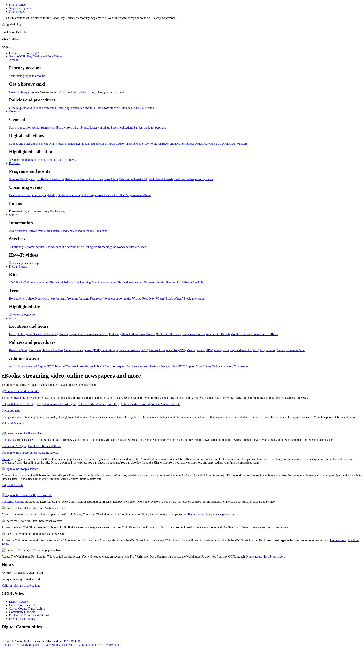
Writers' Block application (189, 298)
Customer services (35, 247)
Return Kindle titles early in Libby (98, 404)
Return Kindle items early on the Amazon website (150, 404)
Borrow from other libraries (72, 127)
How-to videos (152, 143)
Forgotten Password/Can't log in (56, 404)
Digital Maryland (205, 143)
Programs (14, 163)
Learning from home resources (98, 282)
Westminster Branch (218, 334)
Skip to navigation (20, 8)
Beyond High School (22, 298)
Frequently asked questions (77, 230)
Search (35, 56)
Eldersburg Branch (56, 334)
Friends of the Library (22, 618)
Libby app (173, 397)
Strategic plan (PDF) (173, 366)
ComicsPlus (9, 439)
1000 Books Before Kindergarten (29, 282)
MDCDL (229, 143)
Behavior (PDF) (18, 350)
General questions (20, 108)
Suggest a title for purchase (150, 127)
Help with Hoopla (12, 485)
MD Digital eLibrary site (22, 397)
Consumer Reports (13, 501)
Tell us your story (222, 366)
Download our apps (94, 143)
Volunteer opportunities (117, 298)
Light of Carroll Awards (158, 179)
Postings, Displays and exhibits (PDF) (236, 350)
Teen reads (96, 298)
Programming (268, 350)
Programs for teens (78, 298)
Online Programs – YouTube (133, 195)
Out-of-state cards (143, 108)
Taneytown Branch (193, 334)
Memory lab (109, 247)
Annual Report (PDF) (41, 366)
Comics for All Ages (14, 446)
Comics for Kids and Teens (44, 446)
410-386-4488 (72, 641)
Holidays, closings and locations (21, 585)
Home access (257, 527)
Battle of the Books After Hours (84, 179)
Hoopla (88, 475)
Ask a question (18, 230)
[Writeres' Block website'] (22, 314)
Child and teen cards (43, 108)
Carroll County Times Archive (125, 143)
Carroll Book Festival (22, 605)
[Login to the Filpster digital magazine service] (30, 452)
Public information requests (110, 366)
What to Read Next (194, 282)
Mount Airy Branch (143, 334)
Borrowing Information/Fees (46, 350)
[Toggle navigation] (10, 47)
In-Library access (277, 527)
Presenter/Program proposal (25, 211)
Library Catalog (18, 601)
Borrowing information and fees (75, 108)
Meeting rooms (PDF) (200, 350)
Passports (141, 247)
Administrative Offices (264, 334)
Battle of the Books (52, 179)
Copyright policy (88, 644)
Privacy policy (112, 644)
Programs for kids (155, 282)
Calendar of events (20, 195)
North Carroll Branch (168, 334)
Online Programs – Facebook (98, 195)
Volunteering (241, 366)
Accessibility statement (58, 644)
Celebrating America (131, 179)
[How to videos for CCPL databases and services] (24, 263)
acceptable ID (82, 92)
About (13, 318)
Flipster (6, 459)
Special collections (122, 127)
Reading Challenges (186, 179)
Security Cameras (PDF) (291, 350)
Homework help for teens (50, 298)
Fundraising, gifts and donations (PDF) (124, 350)
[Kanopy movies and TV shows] (42, 159)
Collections (16, 111)
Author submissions (44, 127)
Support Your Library (199, 366)
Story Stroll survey (54, 211)
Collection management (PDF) (82, 350)
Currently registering (44, 195)
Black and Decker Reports (178, 143)
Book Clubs (111, 179)
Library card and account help (64, 247)
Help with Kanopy (13, 423)
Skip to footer (17, 11)
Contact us (100, 230)
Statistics (154, 366)
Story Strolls (205, 179)
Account (14, 59)
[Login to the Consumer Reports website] (27, 495)
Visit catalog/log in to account (27, 76)
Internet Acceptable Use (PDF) (167, 350)
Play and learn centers (130, 282)
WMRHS (242, 143)
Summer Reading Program (25, 179)
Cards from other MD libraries (114, 108)
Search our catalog (20, 127)
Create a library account (23, 92)
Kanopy (6, 417)
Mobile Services (240, 334)
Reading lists (174, 282)
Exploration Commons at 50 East (88, 334)
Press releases (85, 366)
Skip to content (18, 4)
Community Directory (22, 611)
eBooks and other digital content (28, 143)
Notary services (126, 247)
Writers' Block (164, 298)
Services (14, 214)
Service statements (138, 366)
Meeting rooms (92, 247)
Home (24, 53)
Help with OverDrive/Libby (18, 404)
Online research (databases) (65, 143)
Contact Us (8, 644)
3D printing (16, 247)
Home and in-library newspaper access (211, 514)
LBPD (220, 143)
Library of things (100, 127)
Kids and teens (18, 266)
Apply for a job (18, 366)
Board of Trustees (65, 366)
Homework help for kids (64, 282)
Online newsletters (69, 195)
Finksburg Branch (120, 334)
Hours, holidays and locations (27, 334)
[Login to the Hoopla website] (20, 469)
